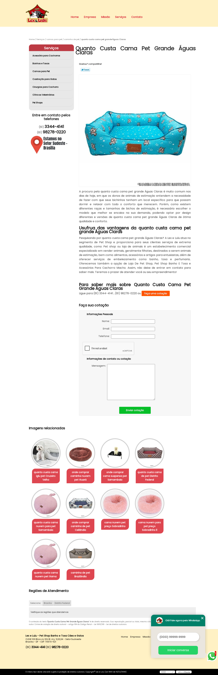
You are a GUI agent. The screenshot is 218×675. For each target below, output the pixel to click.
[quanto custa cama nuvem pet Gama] (46, 553)
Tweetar (85, 69)
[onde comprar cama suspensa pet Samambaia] (115, 453)
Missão (105, 17)
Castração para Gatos (45, 79)
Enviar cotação (135, 410)
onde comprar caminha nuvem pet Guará (80, 475)
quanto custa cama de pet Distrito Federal (150, 475)
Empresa (90, 17)
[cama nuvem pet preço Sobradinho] (115, 503)
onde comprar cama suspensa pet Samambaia (115, 475)
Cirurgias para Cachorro (45, 86)
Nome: (106, 321)
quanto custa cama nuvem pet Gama (46, 574)
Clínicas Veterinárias (43, 94)
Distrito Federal (62, 603)
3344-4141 (54, 126)
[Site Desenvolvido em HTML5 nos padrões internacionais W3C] (167, 672)
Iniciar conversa (178, 650)
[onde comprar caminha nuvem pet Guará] (80, 453)
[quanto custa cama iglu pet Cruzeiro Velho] (46, 453)
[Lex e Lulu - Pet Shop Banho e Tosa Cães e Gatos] (45, 7)
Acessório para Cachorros (46, 55)
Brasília (48, 603)
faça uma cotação (155, 293)
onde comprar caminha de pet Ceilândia (80, 526)
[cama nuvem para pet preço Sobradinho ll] (149, 503)
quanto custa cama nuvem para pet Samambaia (46, 526)
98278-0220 (54, 132)
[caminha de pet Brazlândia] (80, 553)
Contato (137, 17)
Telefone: (104, 336)
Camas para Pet (41, 71)
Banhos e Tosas (41, 63)
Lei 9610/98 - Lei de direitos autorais (110, 624)
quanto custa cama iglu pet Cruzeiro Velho (46, 475)
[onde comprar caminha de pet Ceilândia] (80, 503)
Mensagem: (99, 365)
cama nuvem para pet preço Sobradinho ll (149, 526)
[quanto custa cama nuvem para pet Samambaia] (46, 503)
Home (75, 17)
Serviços (120, 17)
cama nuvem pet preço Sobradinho (115, 524)
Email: (107, 328)
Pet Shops (38, 102)
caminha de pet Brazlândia (80, 574)
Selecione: (35, 603)
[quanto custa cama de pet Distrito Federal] (149, 453)
